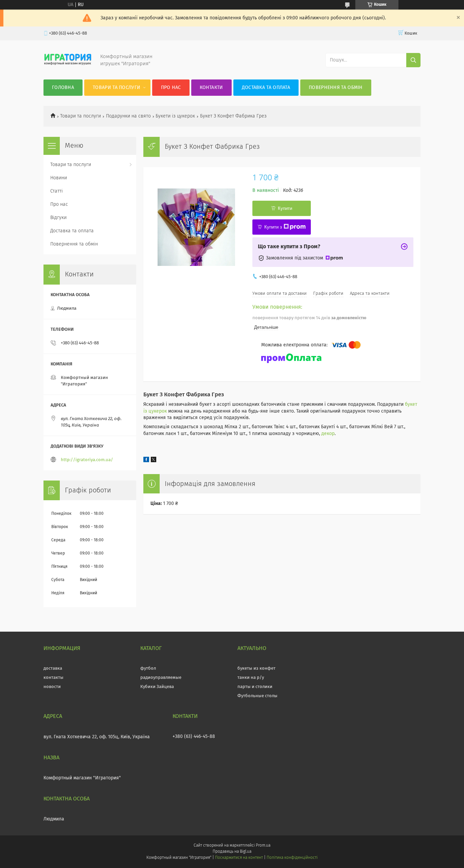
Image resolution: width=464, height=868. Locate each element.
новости (52, 687)
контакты (53, 677)
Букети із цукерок (175, 116)
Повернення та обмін (336, 87)
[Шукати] (413, 60)
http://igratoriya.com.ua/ (87, 460)
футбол (148, 668)
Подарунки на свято (128, 116)
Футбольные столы (257, 696)
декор (328, 433)
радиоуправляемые (160, 677)
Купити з (273, 227)
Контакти (211, 87)
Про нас (171, 87)
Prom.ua (263, 846)
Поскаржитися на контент (239, 858)
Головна (63, 87)
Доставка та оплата (266, 87)
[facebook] (146, 460)
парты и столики (254, 687)
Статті (56, 191)
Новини (58, 178)
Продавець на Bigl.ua (232, 852)
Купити (285, 208)
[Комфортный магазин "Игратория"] (67, 66)
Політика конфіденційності (292, 858)
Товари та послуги (116, 87)
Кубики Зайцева (157, 687)
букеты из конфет (256, 668)
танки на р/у (250, 677)
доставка (52, 668)
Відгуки (58, 217)
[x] (153, 460)
